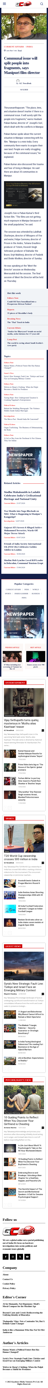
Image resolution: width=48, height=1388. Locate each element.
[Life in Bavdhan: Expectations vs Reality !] (10, 1061)
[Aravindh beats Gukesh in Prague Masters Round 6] (10, 883)
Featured (13, 345)
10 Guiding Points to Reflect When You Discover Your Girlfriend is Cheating (21, 1121)
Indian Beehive (24, 354)
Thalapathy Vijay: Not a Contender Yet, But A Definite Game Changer (24, 1322)
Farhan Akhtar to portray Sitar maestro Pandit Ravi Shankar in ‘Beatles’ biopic (29, 781)
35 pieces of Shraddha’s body (20, 313)
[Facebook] (19, 97)
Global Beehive (25, 345)
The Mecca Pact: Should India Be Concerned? (21, 419)
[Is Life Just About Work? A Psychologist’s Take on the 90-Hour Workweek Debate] (10, 1148)
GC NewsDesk (25, 83)
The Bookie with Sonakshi (22, 373)
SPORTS (10, 818)
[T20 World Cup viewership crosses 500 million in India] (24, 838)
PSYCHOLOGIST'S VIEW (18, 1080)
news (24, 359)
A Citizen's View (23, 330)
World (11, 376)
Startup (13, 371)
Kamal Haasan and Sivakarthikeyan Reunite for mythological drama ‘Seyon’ (30, 753)
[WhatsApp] (37, 97)
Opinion (32, 359)
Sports (7, 851)
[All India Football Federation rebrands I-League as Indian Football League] (10, 909)
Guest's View (15, 349)
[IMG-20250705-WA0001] (24, 194)
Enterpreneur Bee (22, 340)
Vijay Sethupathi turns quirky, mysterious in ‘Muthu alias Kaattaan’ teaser (21, 723)
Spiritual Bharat (29, 369)
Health (25, 349)
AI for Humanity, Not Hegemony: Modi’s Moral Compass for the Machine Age (21, 1305)
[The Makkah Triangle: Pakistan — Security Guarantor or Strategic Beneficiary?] (10, 1028)
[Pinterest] (31, 97)
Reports (10, 310)
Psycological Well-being (12, 1113)
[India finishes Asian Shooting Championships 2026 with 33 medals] (10, 895)
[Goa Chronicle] (24, 4)
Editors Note (12, 298)
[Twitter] (25, 97)
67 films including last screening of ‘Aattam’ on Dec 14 (12, 667)
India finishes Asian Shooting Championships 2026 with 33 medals (30, 895)
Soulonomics (15, 369)
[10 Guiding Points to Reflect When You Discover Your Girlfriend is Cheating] (24, 1099)
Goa (18, 347)
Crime (26, 335)
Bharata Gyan (14, 333)
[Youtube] (27, 1257)
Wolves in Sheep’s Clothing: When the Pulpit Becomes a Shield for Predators (23, 1368)
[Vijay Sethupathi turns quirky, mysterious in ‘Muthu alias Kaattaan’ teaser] (24, 702)
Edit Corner (26, 338)
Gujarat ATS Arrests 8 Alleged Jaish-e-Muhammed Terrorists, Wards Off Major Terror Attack (23, 530)
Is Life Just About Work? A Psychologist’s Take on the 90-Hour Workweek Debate (30, 1148)
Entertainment (9, 716)
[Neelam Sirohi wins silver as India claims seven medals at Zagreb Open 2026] (10, 922)
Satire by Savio (19, 366)
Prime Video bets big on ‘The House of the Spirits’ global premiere (30, 767)
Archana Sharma (10, 1128)
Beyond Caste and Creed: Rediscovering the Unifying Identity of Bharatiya (23, 1314)
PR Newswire (17, 361)
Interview (14, 357)
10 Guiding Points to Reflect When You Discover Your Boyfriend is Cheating (30, 1161)
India (29, 47)
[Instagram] (13, 1257)
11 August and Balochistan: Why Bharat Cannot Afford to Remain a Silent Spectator (31, 1014)
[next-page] (10, 808)
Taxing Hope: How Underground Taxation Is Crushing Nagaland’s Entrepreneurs (21, 399)
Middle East (13, 359)
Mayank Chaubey (10, 994)
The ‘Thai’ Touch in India (18, 322)
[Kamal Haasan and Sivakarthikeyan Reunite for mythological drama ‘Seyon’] (10, 754)
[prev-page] (5, 808)
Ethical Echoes (17, 342)
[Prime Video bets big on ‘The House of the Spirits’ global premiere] (10, 767)
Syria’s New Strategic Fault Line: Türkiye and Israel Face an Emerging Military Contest (23, 987)
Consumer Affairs (14, 335)
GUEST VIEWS (13, 946)
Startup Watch (25, 371)
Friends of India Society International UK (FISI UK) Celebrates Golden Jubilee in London (22, 547)
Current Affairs (14, 47)
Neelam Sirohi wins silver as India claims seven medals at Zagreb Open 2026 (30, 922)
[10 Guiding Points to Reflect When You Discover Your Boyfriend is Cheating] (10, 1162)
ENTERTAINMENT (15, 683)
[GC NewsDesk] (24, 80)
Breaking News (14, 319)
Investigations (26, 357)
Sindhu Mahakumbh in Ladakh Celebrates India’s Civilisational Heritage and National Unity (22, 495)
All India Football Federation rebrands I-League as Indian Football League (30, 908)
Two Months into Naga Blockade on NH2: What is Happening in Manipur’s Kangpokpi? (23, 514)
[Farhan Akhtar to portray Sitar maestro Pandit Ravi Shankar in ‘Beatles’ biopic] (10, 781)
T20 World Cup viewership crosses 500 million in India (20, 857)
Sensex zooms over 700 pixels (35, 666)
